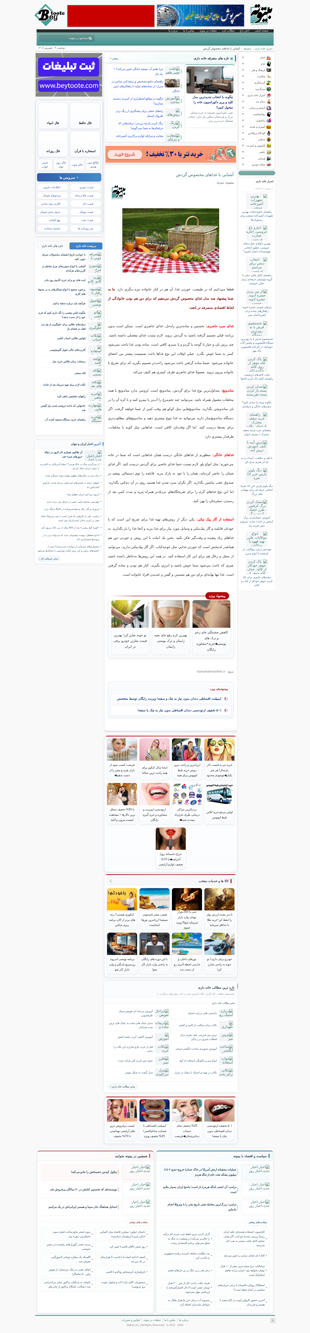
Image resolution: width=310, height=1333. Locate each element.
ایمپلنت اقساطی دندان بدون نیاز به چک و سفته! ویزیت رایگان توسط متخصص (169, 698)
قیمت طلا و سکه (84, 195)
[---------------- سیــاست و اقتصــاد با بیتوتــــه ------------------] (250, 1156)
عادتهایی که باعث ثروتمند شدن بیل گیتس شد (63, 407)
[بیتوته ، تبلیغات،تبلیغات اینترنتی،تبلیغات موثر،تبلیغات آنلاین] (111, 16)
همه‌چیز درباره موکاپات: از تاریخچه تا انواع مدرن (257, 551)
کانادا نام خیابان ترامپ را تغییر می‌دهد (244, 1255)
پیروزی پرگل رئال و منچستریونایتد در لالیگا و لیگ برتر (71, 509)
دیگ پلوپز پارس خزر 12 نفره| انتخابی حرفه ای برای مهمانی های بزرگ (257, 489)
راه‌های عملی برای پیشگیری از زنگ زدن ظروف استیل (139, 113)
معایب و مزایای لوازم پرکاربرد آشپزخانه (139, 136)
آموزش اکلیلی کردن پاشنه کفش (135, 1036)
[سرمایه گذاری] (170, 154)
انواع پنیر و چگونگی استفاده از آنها (198, 1060)
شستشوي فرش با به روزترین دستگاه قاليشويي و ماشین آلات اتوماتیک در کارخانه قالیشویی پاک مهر (257, 344)
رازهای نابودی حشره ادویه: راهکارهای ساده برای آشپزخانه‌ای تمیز (257, 311)
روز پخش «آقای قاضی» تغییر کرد (127, 1246)
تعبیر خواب (45, 164)
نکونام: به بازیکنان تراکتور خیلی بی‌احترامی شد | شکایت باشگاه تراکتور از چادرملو (67, 1284)
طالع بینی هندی (93, 164)
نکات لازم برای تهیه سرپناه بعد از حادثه (64, 384)
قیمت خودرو (86, 187)
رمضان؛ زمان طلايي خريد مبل (68, 361)
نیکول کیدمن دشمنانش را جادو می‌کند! (94, 1172)
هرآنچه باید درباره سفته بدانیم (69, 303)
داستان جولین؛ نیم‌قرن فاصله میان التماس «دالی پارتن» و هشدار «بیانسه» (122, 1234)
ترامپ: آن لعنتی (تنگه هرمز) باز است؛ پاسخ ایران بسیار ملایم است (199, 1189)
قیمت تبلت (87, 220)
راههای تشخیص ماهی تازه (71, 396)
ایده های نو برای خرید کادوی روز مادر (64, 280)
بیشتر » (114, 58)
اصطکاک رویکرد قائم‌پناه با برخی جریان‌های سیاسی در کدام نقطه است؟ (241, 1287)
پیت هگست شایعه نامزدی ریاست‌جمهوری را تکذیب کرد (187, 1255)
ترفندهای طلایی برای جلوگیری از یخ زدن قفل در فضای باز (63, 326)
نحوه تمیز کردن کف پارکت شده (135, 1060)
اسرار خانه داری (263, 48)
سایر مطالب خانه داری (123, 1086)
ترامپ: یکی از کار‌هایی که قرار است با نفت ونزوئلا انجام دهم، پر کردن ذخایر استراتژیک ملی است (70, 518)
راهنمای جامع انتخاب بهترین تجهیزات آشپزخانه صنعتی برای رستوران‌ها (256, 215)
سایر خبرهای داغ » (48, 558)
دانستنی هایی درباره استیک (202, 1013)
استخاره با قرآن (85, 151)
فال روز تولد (61, 164)
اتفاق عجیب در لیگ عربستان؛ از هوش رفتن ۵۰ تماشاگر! (70, 1271)
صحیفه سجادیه (52, 228)
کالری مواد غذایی (50, 203)
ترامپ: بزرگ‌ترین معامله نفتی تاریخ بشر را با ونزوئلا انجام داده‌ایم (202, 1207)
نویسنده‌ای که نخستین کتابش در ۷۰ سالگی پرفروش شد (83, 1189)
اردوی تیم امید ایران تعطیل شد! (83, 494)
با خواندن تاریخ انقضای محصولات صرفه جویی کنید (63, 256)
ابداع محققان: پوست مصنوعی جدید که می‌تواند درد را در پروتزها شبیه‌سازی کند (71, 537)
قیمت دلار (88, 203)
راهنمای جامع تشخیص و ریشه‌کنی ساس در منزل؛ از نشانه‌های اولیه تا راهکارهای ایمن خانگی (146, 86)
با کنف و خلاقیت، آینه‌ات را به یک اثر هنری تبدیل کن (256, 460)
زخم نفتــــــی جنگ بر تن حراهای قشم (189, 1270)
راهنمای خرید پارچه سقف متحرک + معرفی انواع (257, 432)
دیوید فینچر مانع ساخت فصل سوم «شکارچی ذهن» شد (72, 1234)
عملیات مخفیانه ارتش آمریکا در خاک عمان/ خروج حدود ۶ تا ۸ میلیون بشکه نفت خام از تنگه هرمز (200, 1172)
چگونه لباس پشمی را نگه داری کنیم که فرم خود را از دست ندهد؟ (62, 314)
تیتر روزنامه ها (85, 228)
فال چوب (77, 164)
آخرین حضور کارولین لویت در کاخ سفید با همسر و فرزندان (242, 1302)
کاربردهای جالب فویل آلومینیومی (67, 349)
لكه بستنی (79, 373)
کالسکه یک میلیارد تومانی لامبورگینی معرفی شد (71, 1259)
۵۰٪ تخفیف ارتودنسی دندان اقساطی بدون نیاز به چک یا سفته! (179, 710)
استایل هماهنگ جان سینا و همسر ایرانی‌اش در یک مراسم (82, 1207)
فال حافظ (85, 123)
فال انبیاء (53, 123)
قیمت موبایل (86, 211)
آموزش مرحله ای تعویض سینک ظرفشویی (136, 1013)
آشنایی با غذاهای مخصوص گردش (205, 174)
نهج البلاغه (54, 220)
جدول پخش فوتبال (50, 211)
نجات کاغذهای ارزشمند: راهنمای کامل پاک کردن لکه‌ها (257, 376)
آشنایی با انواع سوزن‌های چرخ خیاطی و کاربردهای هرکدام (63, 268)
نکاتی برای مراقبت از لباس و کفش (198, 1024)
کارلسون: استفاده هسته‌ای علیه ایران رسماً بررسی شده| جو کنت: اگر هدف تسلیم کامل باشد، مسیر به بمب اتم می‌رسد (244, 1238)
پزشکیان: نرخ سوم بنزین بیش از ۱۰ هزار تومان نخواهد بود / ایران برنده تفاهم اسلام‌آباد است (242, 1270)
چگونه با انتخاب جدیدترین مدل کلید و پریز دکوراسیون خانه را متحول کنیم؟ (213, 102)
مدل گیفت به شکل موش (139, 1072)
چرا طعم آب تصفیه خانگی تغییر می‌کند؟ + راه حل (138, 71)
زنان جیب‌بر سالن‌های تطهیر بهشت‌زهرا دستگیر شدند (72, 475)
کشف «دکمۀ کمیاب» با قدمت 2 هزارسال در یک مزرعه (123, 1259)
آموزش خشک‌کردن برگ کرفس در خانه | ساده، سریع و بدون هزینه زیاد (256, 521)
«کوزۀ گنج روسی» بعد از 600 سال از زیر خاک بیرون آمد (70, 527)
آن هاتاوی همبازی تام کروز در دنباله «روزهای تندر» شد (63, 454)
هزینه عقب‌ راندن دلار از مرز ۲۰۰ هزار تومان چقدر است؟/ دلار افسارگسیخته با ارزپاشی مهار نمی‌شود (188, 1287)
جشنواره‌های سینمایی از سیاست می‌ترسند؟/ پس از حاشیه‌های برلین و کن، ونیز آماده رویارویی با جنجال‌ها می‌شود (68, 548)
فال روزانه (53, 151)
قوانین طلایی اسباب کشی (71, 338)
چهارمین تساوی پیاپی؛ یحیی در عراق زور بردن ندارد (73, 501)
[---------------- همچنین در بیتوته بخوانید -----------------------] (131, 1156)
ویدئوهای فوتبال (51, 195)
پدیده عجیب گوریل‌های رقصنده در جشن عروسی (68, 1246)
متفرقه (247, 48)
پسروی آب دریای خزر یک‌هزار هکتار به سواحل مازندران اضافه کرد (189, 1302)
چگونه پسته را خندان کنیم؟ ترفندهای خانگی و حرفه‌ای (256, 404)
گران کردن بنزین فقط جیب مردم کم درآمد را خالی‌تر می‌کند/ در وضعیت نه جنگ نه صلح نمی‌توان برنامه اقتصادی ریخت (186, 1238)
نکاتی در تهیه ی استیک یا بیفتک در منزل (195, 1072)
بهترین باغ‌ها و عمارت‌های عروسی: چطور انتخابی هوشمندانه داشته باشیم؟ (257, 247)
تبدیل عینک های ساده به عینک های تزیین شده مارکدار (131, 1025)
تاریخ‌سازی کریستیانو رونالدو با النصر (125, 1271)
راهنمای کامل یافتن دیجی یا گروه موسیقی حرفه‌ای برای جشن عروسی (256, 279)
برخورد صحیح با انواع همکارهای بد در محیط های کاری (61, 291)
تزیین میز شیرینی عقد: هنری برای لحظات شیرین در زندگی (198, 1036)
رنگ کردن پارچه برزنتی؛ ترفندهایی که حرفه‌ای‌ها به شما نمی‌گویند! (140, 126)
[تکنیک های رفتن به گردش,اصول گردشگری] (171, 240)
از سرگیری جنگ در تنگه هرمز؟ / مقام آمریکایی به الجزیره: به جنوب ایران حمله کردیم (69, 466)
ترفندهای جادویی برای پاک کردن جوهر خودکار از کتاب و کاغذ (256, 581)
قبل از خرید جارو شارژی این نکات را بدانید (133, 1048)
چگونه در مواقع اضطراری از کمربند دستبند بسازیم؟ (138, 101)
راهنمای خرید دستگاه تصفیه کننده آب (65, 419)
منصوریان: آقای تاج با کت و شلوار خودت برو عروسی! (123, 1284)
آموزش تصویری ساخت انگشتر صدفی (196, 1048)
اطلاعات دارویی (51, 187)
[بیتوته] (50, 25)
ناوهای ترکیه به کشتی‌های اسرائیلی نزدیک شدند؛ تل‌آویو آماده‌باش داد (71, 484)
